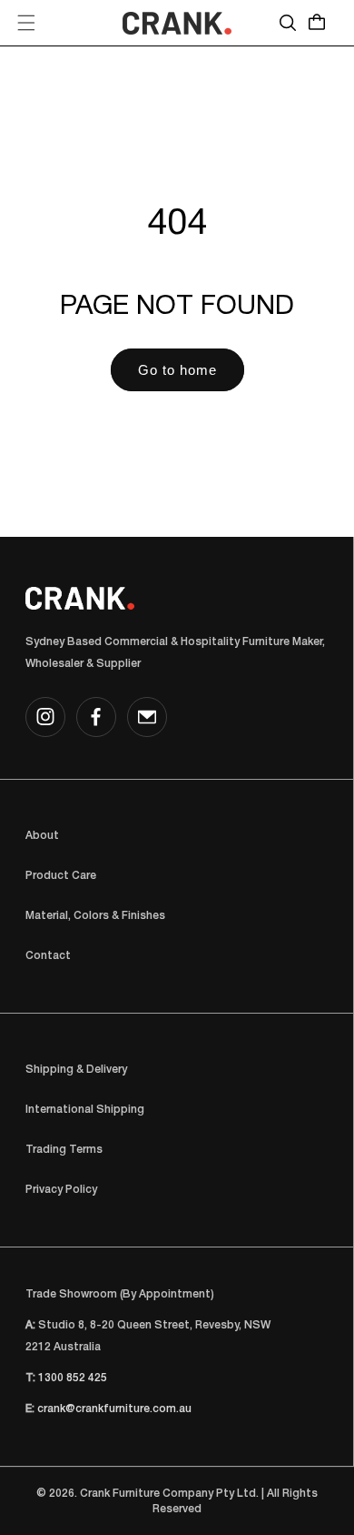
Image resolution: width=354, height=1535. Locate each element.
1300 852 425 (72, 1378)
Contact (48, 956)
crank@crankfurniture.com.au (114, 1409)
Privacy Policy (61, 1190)
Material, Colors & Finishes (95, 916)
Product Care (60, 876)
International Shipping (84, 1110)
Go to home (177, 370)
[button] (26, 23)
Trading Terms (64, 1150)
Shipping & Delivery (76, 1070)
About (42, 836)
